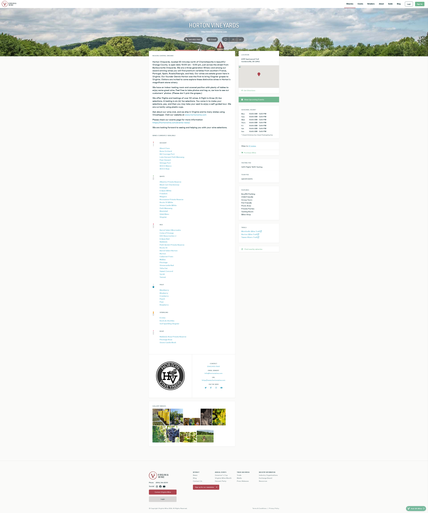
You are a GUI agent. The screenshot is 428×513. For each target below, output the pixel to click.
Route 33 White (166, 202)
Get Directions (249, 90)
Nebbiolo (163, 242)
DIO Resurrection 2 (168, 236)
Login (409, 4)
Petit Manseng (166, 208)
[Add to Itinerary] (233, 39)
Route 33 (163, 248)
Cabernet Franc (166, 256)
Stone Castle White (168, 205)
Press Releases (243, 481)
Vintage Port (165, 163)
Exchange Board (265, 478)
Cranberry (164, 296)
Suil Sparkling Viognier (169, 323)
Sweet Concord (166, 271)
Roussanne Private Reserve (171, 199)
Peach (162, 299)
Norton (163, 253)
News (195, 475)
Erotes (162, 318)
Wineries (349, 4)
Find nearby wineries (253, 249)
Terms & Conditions (259, 508)
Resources (263, 481)
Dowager (164, 187)
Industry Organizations (268, 475)
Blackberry (164, 290)
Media (239, 478)
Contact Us (197, 481)
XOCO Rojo (165, 169)
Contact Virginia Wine (163, 492)
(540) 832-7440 (213, 366)
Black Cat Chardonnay (169, 185)
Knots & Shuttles (167, 321)
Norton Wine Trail (249, 234)
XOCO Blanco (166, 166)
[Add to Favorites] (225, 39)
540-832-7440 (195, 39)
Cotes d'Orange (167, 233)
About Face (165, 148)
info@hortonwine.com (213, 373)
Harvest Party (220, 481)
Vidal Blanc (164, 214)
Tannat (163, 277)
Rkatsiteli (164, 211)
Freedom (163, 193)
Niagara (163, 196)
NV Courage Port (167, 154)
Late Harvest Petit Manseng (172, 157)
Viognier (163, 217)
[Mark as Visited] (240, 39)
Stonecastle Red (167, 265)
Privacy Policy (274, 508)
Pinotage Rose (166, 339)
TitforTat (164, 268)
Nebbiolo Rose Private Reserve (173, 337)
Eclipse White (165, 191)
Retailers (371, 4)
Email (213, 39)
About (381, 4)
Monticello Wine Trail (250, 231)
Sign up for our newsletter (204, 487)
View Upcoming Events (254, 99)
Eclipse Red (164, 239)
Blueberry (164, 293)
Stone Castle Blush (168, 342)
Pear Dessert (165, 160)
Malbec (163, 259)
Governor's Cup (221, 475)
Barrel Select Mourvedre (170, 230)
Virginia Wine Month (223, 478)
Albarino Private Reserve (170, 182)
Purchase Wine (250, 153)
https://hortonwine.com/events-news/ (171, 122)
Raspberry (164, 305)
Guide (390, 4)
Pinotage (164, 262)
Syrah (162, 274)
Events (360, 4)
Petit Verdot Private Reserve (172, 245)
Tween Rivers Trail (249, 237)
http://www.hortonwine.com (214, 32)
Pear (162, 302)
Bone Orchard (166, 151)
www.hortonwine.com (195, 114)
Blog (399, 4)
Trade (239, 475)
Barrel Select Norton (169, 250)
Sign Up (419, 4)
